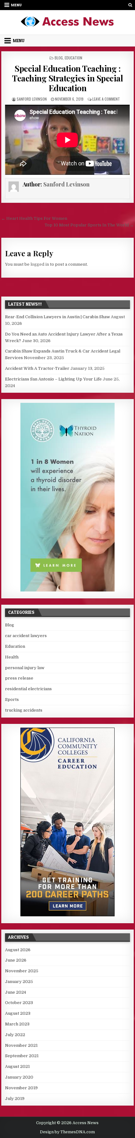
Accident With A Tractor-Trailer (37, 368)
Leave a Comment (106, 99)
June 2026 (15, 960)
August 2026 (17, 949)
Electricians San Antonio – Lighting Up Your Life (53, 379)
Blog (59, 57)
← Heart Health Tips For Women (34, 218)
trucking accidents (23, 710)
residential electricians (28, 688)
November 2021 (21, 1045)
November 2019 (21, 1087)
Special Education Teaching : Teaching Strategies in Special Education (67, 78)
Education (73, 57)
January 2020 (19, 1077)
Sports (12, 699)
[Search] (130, 5)
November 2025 (21, 971)
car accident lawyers (26, 635)
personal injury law (24, 667)
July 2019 (14, 1098)
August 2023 (17, 1013)
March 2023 (17, 1024)
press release (19, 678)
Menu (16, 5)
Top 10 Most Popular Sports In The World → (89, 225)
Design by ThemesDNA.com (67, 1132)
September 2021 (22, 1055)
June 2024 (15, 992)
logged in (39, 264)
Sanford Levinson (32, 99)
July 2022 (15, 1034)
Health (12, 657)
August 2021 (17, 1066)
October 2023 (19, 1002)
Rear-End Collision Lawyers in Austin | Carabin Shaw (57, 316)
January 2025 (19, 981)
